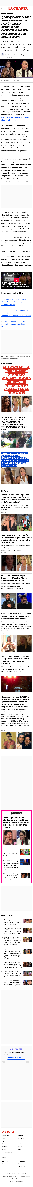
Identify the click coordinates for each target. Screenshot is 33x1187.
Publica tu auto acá (16, 1058)
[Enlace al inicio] (16, 813)
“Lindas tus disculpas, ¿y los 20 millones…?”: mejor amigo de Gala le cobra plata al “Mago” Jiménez (10, 876)
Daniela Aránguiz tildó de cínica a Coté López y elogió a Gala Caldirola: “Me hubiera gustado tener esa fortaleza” (13, 983)
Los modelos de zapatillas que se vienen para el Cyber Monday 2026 (10, 852)
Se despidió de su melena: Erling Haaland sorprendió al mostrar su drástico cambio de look (16, 616)
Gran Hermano (20, 357)
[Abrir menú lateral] (3, 8)
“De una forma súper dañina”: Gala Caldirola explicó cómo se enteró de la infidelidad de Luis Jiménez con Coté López (13, 965)
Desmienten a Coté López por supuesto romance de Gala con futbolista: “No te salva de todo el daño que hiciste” (15, 498)
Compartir (6, 80)
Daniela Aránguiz (13, 359)
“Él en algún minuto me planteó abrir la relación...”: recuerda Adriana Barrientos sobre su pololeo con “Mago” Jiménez (16, 822)
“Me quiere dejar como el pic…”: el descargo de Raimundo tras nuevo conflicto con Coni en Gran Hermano (16, 313)
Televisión (12, 357)
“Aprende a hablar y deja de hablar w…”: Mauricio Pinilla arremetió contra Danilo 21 (14, 578)
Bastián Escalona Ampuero (18, 55)
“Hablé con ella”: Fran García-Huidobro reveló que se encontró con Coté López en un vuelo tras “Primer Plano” (16, 539)
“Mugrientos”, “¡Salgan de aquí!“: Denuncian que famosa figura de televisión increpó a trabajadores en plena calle (15, 423)
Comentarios (16, 80)
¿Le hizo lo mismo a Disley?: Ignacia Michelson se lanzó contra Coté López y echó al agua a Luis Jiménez (12, 921)
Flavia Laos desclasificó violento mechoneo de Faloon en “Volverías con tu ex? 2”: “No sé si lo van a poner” (13, 974)
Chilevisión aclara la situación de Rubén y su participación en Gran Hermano (13, 324)
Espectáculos (7, 14)
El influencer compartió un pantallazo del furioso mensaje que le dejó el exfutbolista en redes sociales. (16, 586)
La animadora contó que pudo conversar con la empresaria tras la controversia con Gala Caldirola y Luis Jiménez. (16, 548)
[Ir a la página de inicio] (18, 8)
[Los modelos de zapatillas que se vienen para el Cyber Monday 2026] (25, 852)
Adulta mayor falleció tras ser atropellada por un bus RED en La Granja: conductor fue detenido (15, 660)
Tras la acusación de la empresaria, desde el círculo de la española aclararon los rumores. (16, 507)
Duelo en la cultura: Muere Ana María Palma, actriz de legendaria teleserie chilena (14, 302)
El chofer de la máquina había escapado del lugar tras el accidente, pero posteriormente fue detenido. (15, 669)
